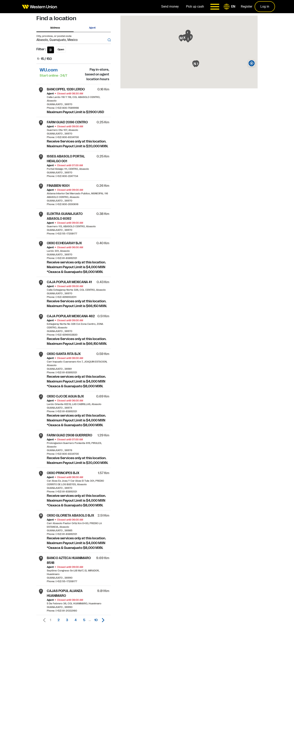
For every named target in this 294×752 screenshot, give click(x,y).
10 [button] (96, 620)
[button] (230, 6)
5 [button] (84, 620)
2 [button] (59, 620)
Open (61, 49)
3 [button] (67, 620)
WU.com (49, 69)
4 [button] (76, 620)
